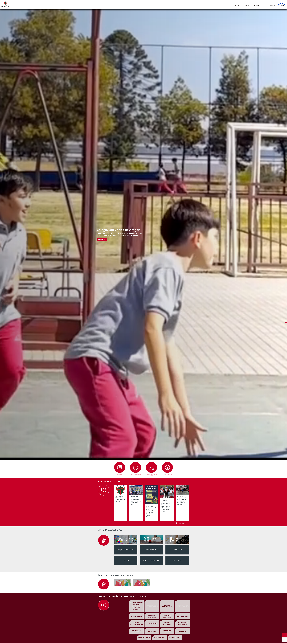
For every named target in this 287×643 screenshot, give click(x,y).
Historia (229, 4)
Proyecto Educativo (236, 4)
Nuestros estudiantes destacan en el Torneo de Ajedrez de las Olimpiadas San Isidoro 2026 (166, 504)
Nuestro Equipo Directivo (256, 4)
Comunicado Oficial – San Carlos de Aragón (120, 498)
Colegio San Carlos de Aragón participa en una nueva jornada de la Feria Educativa (135, 499)
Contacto (264, 4)
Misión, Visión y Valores (247, 4)
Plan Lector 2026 (151, 550)
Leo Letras (125, 560)
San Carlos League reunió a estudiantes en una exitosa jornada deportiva (182, 499)
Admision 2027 (102, 239)
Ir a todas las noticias (183, 523)
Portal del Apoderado (272, 4)
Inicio (218, 4)
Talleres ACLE (177, 550)
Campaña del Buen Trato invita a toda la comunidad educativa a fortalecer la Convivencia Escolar (151, 511)
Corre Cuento (177, 560)
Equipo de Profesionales (125, 550)
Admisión (223, 4)
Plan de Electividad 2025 (151, 560)
